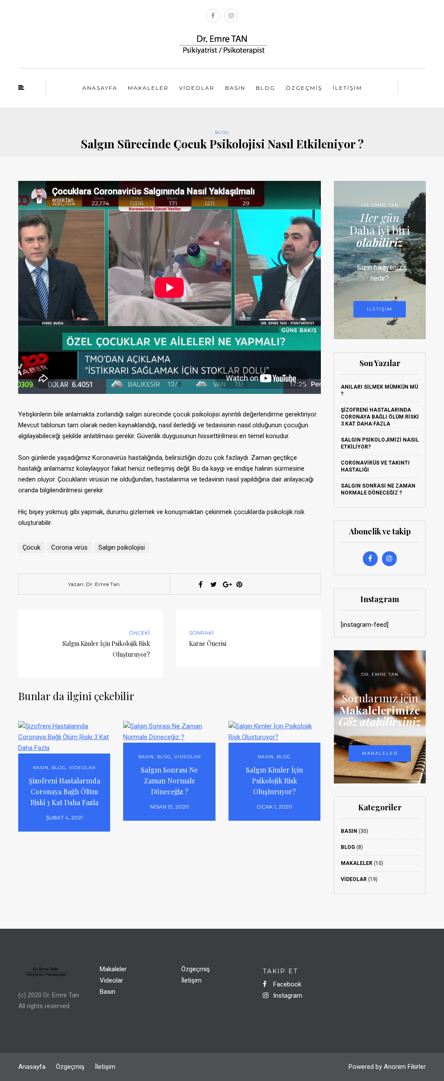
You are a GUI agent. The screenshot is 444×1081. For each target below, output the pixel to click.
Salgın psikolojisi (121, 547)
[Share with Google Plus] (226, 584)
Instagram (286, 995)
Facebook (286, 984)
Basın (235, 88)
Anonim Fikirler (405, 1067)
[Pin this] (239, 584)
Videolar (197, 88)
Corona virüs (69, 547)
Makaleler (148, 88)
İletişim (347, 88)
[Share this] (200, 584)
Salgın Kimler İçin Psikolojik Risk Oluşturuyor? (274, 780)
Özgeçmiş (304, 88)
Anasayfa (100, 88)
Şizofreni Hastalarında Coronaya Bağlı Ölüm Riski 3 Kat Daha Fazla (64, 791)
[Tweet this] (213, 584)
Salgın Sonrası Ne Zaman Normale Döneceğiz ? (169, 780)
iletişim (379, 309)
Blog (265, 88)
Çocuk (31, 547)
